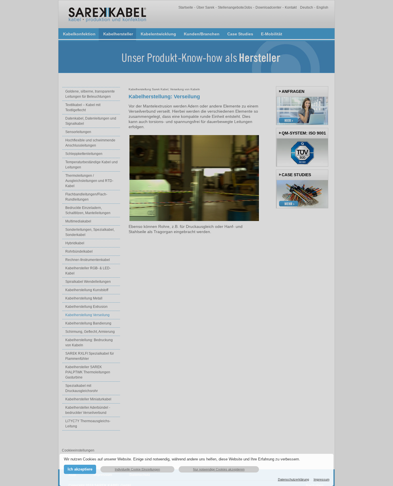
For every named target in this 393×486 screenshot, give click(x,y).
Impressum (321, 479)
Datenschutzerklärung (293, 479)
